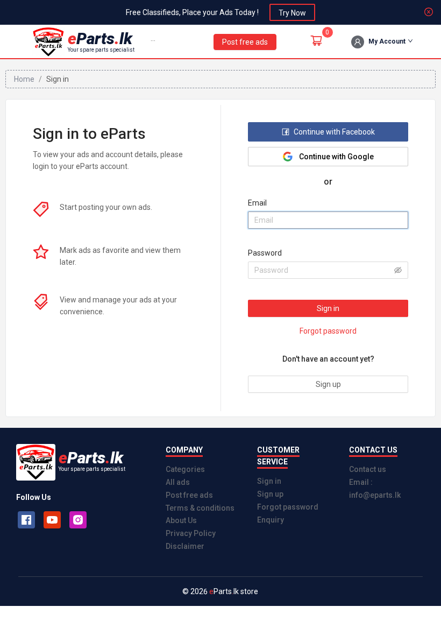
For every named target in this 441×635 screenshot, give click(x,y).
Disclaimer (185, 546)
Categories (185, 469)
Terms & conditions (200, 508)
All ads (178, 482)
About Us (181, 520)
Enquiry (270, 520)
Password (265, 253)
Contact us (367, 469)
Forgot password (287, 507)
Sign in (269, 481)
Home (24, 79)
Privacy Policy (191, 533)
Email (257, 203)
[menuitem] (153, 42)
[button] (153, 41)
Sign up (270, 494)
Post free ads (189, 495)
